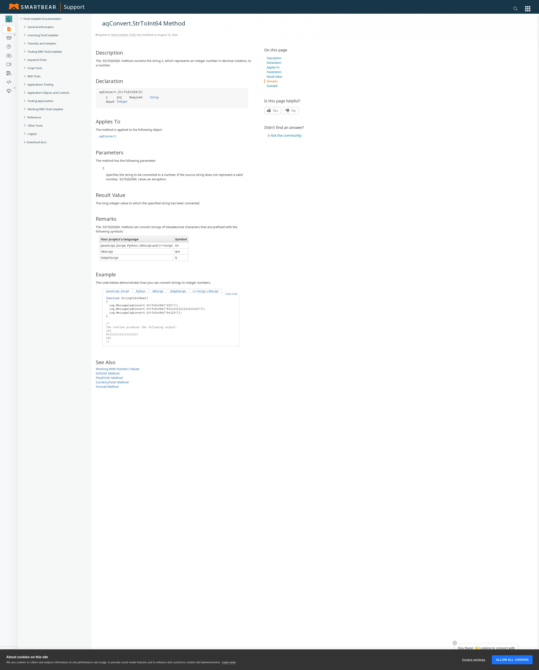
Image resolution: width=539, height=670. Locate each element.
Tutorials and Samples (42, 43)
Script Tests (35, 68)
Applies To (273, 67)
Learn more (229, 662)
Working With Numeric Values (117, 369)
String (154, 97)
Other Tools (35, 125)
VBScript (157, 291)
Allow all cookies (512, 659)
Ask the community (286, 135)
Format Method (107, 386)
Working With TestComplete (45, 109)
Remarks (272, 81)
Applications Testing (40, 84)
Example (272, 86)
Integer (122, 101)
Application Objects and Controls (48, 93)
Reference (34, 117)
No (293, 110)
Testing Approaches (40, 101)
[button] (527, 9)
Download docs (37, 142)
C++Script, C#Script (205, 291)
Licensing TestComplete (43, 35)
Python (140, 291)
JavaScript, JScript (117, 291)
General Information (41, 27)
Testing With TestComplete (45, 51)
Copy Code (231, 293)
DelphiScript (178, 291)
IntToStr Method (107, 373)
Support (74, 7)
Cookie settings (474, 659)
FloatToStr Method (109, 378)
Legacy (32, 134)
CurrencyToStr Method (112, 382)
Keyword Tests (37, 60)
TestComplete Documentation (42, 19)
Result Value (274, 77)
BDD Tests (34, 76)
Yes (275, 110)
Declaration (274, 63)
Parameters (274, 72)
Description (274, 58)
